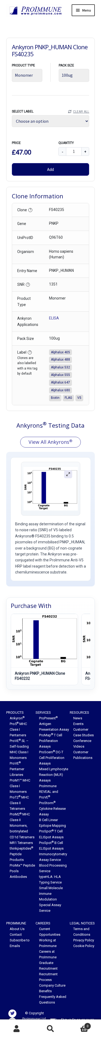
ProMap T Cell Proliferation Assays (50, 740)
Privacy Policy (83, 940)
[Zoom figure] (68, 474)
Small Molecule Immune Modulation (51, 893)
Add (50, 169)
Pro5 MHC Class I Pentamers (18, 729)
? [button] (30, 209)
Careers (43, 923)
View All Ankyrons (50, 441)
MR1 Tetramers (21, 843)
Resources (79, 712)
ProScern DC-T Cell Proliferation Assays (51, 757)
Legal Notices (82, 923)
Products (15, 712)
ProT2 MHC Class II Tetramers (19, 803)
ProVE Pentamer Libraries (17, 769)
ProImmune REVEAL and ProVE (48, 791)
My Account (17, 1029)
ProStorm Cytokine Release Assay (52, 808)
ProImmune (16, 923)
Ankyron (17, 718)
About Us (17, 929)
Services (43, 712)
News (77, 718)
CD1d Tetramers (22, 837)
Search (50, 1029)
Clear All (81, 112)
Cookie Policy (83, 946)
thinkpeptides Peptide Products (21, 854)
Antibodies (18, 877)
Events (78, 724)
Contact (16, 935)
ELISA (54, 318)
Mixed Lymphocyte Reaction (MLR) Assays (53, 774)
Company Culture (52, 985)
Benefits (45, 991)
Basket (78, 1024)
